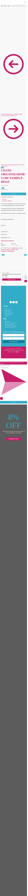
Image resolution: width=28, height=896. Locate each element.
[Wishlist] (20, 255)
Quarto (5, 5)
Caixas (9, 5)
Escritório (7, 249)
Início (2, 5)
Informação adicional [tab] (6, 200)
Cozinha (2, 249)
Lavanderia (12, 249)
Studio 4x (17, 351)
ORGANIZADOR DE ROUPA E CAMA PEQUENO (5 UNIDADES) (11, 275)
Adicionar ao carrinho (11, 279)
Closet (21, 247)
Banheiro (14, 247)
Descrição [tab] (4, 199)
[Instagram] (13, 302)
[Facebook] (11, 302)
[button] (25, 2)
